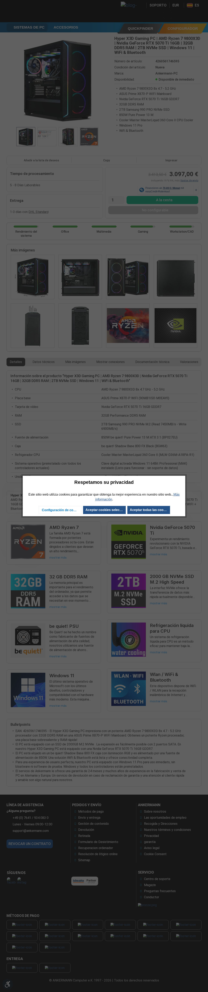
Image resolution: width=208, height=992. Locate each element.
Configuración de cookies (61, 510)
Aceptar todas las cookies (150, 510)
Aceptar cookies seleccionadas (106, 510)
